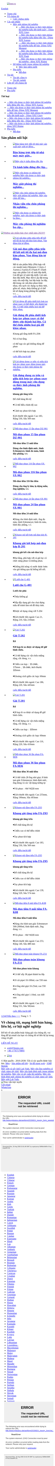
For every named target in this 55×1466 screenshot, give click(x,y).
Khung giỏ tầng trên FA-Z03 (30, 813)
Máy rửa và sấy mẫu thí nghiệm (27, 1074)
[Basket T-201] (19, 695)
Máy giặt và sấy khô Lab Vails (15, 1068)
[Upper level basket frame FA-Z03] (27, 807)
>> (19, 1016)
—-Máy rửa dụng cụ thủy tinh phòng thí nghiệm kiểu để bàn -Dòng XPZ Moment (36, 46)
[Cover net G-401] (21, 579)
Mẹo (7, 1063)
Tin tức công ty (20, 77)
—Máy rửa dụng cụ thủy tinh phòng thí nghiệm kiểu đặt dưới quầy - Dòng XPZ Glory (36, 30)
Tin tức (10, 75)
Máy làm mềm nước (28, 67)
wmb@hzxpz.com (15, 1048)
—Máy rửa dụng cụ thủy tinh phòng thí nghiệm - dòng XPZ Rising (35, 60)
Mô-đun (22, 72)
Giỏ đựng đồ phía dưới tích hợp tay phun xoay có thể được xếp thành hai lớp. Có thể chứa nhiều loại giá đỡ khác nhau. (29, 322)
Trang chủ (11, 13)
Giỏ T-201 (19, 700)
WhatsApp (6, 1087)
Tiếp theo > (12, 1016)
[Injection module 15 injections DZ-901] (30, 428)
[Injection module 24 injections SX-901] (30, 499)
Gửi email (5, 1084)
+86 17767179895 (15, 1050)
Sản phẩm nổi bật (20, 1063)
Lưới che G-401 (22, 585)
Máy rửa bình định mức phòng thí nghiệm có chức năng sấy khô (26, 1075)
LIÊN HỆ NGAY (9, 1043)
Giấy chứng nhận (21, 19)
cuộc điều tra (19, 296)
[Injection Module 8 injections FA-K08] (29, 903)
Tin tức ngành (19, 80)
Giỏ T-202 (19, 635)
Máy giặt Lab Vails (10, 1079)
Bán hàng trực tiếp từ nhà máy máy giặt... (28, 154)
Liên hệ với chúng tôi (17, 83)
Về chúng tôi (13, 16)
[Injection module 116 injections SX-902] (30, 466)
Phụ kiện (17, 69)
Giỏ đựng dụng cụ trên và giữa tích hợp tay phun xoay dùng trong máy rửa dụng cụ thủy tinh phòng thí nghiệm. (30, 382)
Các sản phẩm (13, 21)
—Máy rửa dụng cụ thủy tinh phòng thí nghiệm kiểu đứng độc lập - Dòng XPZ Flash (36, 54)
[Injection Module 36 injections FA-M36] (30, 757)
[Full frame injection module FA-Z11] (30, 954)
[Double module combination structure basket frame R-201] (30, 537)
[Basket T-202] (19, 630)
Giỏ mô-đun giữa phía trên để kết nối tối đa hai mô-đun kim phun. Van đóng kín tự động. (30, 253)
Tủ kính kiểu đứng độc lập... (30, 167)
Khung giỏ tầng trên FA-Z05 (30, 861)
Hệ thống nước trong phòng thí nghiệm (31, 64)
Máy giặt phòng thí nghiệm (25, 24)
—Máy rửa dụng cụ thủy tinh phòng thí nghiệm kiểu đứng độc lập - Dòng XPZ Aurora (36, 38)
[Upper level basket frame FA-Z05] (27, 855)
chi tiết (28, 296)
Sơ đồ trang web (37, 1063)
